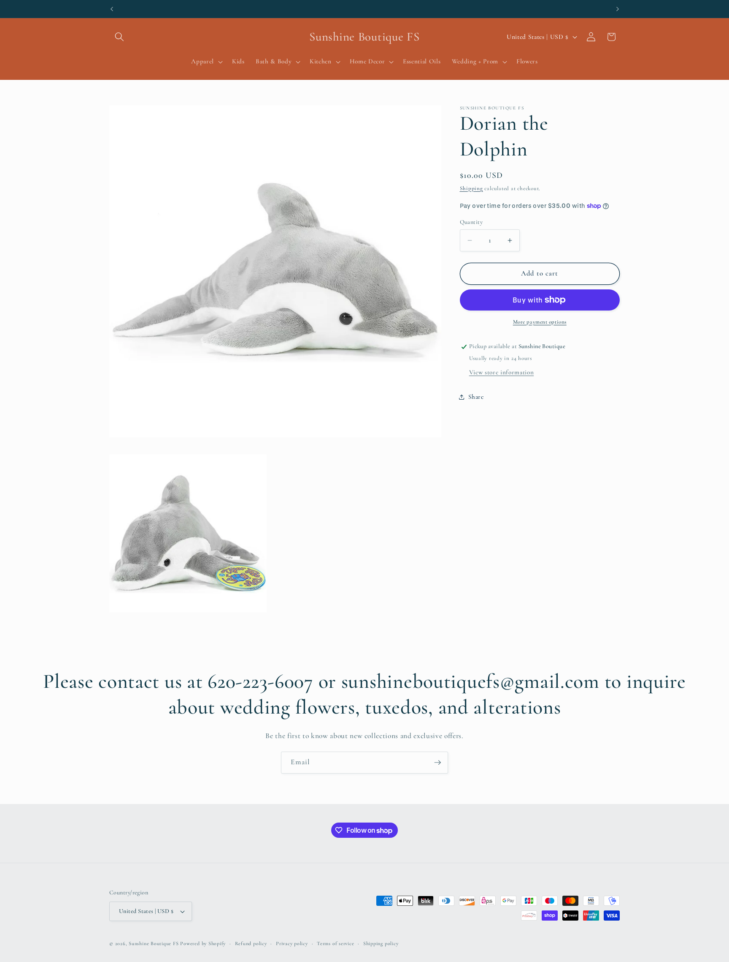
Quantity (471, 222)
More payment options (540, 322)
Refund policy (251, 943)
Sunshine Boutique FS (153, 943)
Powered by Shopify (203, 943)
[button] (119, 37)
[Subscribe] (437, 763)
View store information (501, 372)
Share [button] (476, 397)
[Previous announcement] (112, 9)
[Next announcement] (617, 9)
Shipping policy (381, 943)
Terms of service (335, 943)
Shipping (471, 188)
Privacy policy (292, 943)
